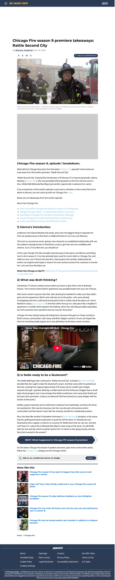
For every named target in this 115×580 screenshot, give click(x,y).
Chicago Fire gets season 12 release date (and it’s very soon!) (47, 212)
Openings (43, 553)
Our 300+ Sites (88, 553)
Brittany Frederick (24, 50)
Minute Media (14, 572)
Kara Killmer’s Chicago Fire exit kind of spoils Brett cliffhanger (47, 215)
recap (69, 192)
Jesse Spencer (39, 303)
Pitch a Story (44, 557)
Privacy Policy (63, 557)
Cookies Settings (27, 566)
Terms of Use (88, 557)
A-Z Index (86, 562)
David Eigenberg (69, 416)
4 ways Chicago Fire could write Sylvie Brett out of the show (46, 218)
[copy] (30, 55)
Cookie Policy (26, 562)
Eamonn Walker (86, 381)
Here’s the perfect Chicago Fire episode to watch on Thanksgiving (49, 208)
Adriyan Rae (30, 181)
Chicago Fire (31, 451)
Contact (60, 553)
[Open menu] (5, 3)
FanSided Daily (26, 557)
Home (19, 535)
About (22, 553)
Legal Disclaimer (46, 562)
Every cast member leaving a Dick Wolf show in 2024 (43, 221)
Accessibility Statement (67, 562)
